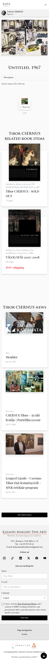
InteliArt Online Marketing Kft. (31, 652)
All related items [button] (24, 515)
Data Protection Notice (27, 604)
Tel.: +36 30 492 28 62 (24, 544)
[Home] (8, 4)
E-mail (4, 582)
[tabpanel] (24, 84)
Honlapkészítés (10, 652)
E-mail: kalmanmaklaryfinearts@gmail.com (24, 547)
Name (4, 571)
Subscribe (24, 617)
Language (5, 593)
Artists (24, 634)
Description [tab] (8, 77)
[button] (25, 105)
